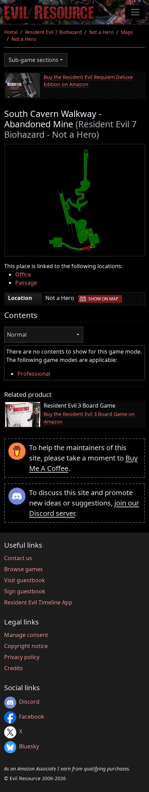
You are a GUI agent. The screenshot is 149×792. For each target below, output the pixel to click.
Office (23, 274)
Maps (127, 32)
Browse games (23, 569)
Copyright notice (26, 646)
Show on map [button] (103, 299)
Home (11, 32)
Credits (13, 668)
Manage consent (26, 635)
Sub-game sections (34, 60)
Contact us (18, 558)
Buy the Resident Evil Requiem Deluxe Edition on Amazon (88, 81)
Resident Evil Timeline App (38, 602)
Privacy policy (22, 657)
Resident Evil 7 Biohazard (53, 32)
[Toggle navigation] (135, 12)
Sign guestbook (24, 591)
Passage (26, 282)
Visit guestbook (24, 580)
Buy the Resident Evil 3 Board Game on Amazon (89, 418)
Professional (33, 373)
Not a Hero (101, 32)
